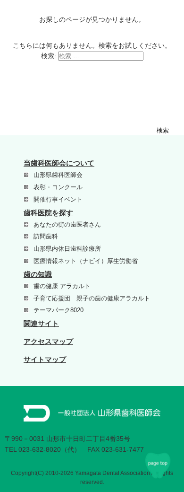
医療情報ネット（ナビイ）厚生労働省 (85, 260)
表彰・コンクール (58, 187)
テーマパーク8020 (58, 310)
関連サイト (41, 323)
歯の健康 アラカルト (62, 286)
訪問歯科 (45, 236)
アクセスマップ (48, 341)
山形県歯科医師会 (58, 174)
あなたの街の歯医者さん (67, 224)
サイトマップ (45, 359)
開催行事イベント (58, 199)
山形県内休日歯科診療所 (67, 248)
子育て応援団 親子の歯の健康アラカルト (91, 298)
